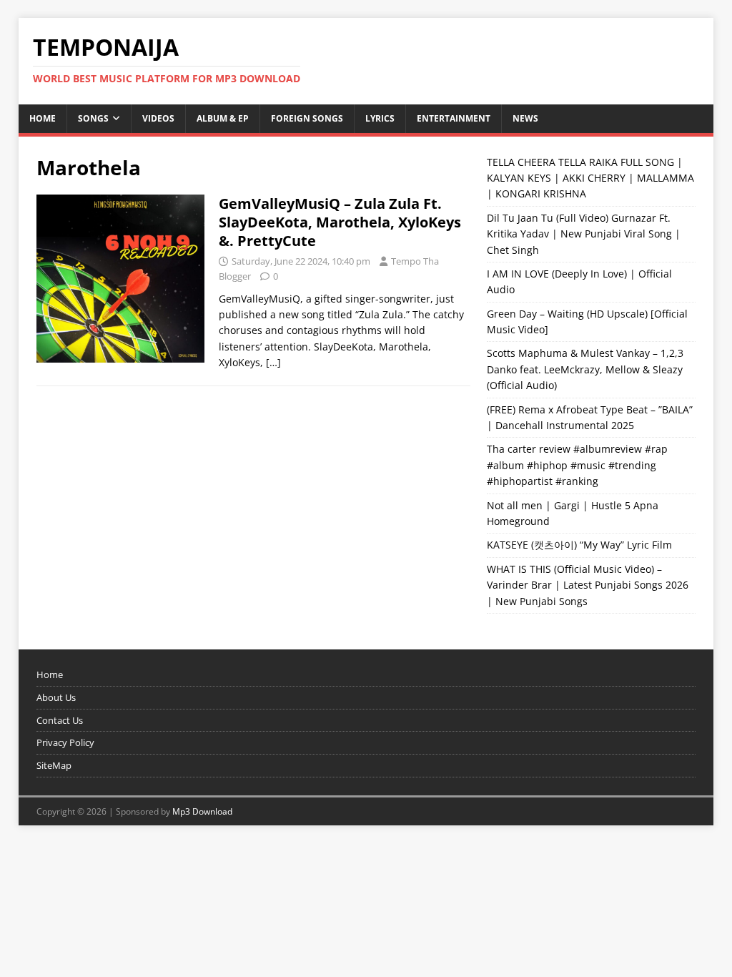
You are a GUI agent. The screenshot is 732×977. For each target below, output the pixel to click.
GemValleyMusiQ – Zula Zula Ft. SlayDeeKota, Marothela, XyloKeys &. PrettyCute (340, 222)
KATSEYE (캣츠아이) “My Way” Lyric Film (579, 544)
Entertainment (453, 118)
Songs (93, 118)
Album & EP (223, 118)
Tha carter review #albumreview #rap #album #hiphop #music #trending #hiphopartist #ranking (577, 465)
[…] (273, 362)
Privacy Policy (65, 742)
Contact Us (59, 720)
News (525, 118)
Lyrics (380, 118)
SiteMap (53, 765)
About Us (56, 697)
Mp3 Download (202, 811)
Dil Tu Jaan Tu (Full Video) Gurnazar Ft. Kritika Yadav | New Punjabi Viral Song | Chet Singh (584, 234)
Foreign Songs (307, 118)
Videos (158, 118)
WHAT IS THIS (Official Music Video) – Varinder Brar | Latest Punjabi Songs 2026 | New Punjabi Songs (587, 585)
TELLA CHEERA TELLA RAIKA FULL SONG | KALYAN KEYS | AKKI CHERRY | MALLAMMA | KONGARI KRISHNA (590, 178)
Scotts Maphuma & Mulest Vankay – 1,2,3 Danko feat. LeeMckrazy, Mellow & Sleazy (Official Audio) (585, 369)
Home (42, 118)
